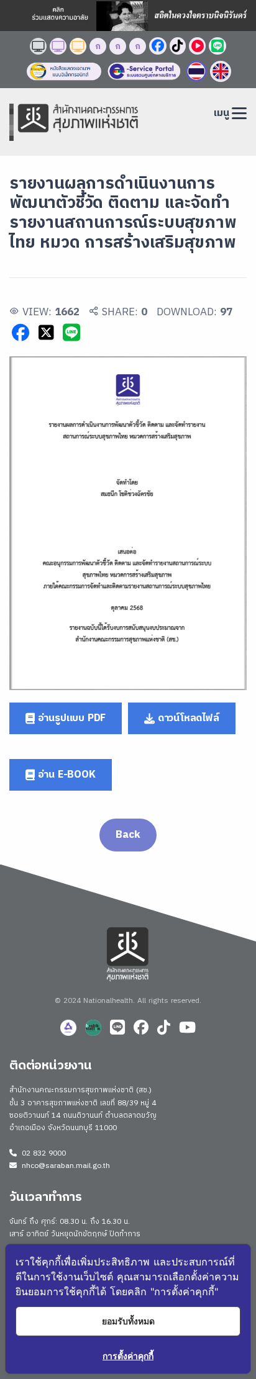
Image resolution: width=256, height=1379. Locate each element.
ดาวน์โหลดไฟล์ (187, 718)
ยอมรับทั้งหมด (128, 1321)
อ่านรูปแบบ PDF (70, 718)
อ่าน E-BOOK (65, 774)
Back (128, 834)
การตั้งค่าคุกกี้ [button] (128, 1355)
